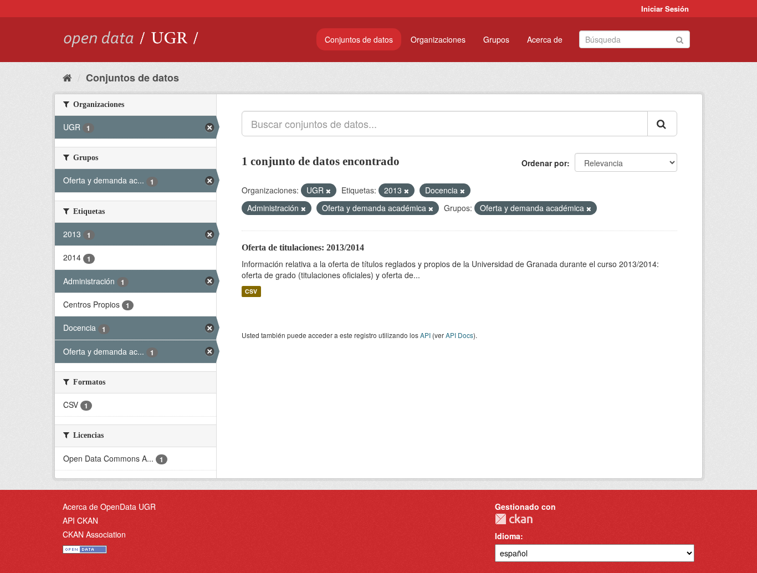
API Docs (459, 335)
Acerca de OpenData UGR (109, 506)
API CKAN (80, 520)
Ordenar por (544, 162)
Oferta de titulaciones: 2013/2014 (303, 247)
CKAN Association (94, 534)
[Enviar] (679, 38)
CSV (251, 291)
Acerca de (544, 39)
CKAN (514, 519)
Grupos (496, 39)
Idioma (507, 535)
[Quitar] (328, 190)
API (425, 335)
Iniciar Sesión (665, 8)
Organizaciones (438, 39)
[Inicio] (67, 77)
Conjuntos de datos (359, 39)
